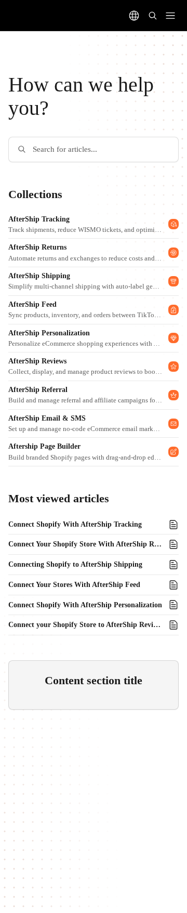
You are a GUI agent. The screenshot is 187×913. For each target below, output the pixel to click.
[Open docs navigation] (170, 15)
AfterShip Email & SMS (47, 418)
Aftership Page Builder (44, 446)
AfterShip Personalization (49, 333)
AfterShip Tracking (39, 219)
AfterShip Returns (37, 247)
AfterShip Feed (32, 304)
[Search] (152, 15)
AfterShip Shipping (39, 276)
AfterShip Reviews (37, 361)
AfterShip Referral (38, 390)
